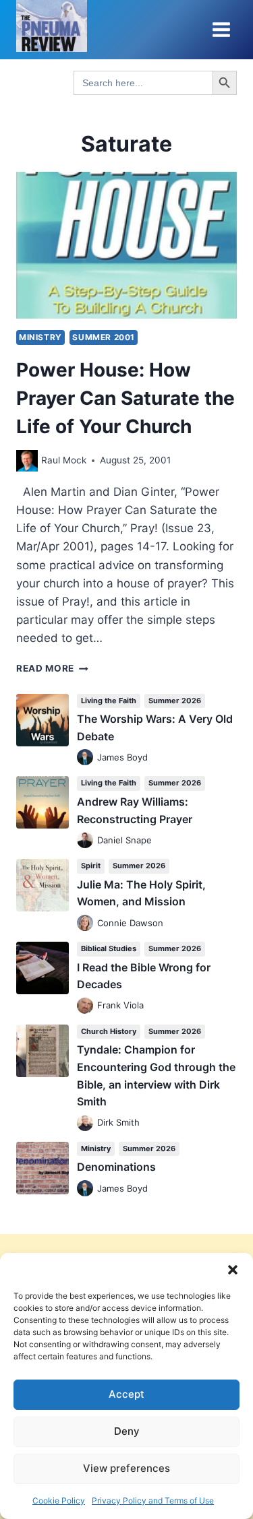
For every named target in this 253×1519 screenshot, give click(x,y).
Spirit (91, 865)
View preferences (126, 1468)
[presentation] (126, 245)
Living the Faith (108, 700)
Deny (127, 1431)
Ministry (40, 337)
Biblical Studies (108, 948)
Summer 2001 (103, 337)
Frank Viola (120, 1005)
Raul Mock (63, 460)
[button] (233, 1269)
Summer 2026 (174, 700)
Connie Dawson (130, 922)
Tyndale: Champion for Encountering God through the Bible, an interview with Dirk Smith (156, 1075)
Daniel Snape (124, 840)
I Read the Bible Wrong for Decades (143, 976)
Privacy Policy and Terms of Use (153, 1500)
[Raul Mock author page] (27, 461)
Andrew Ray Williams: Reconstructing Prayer (134, 810)
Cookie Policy (58, 1500)
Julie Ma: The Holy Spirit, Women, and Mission (141, 893)
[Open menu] (221, 29)
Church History (108, 1031)
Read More (52, 668)
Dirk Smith (118, 1122)
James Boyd (122, 757)
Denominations (116, 1166)
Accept (126, 1394)
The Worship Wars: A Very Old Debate (155, 727)
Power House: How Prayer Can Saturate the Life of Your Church (125, 398)
